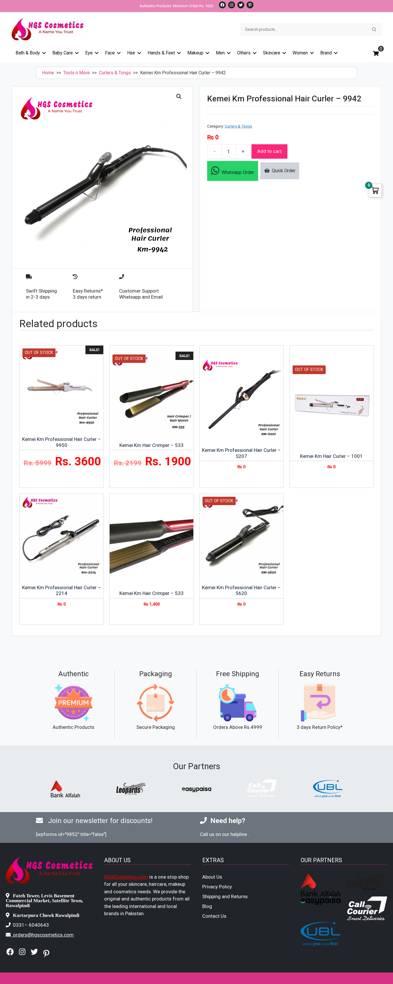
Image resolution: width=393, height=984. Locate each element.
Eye (89, 53)
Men (220, 53)
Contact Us (214, 916)
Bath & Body (28, 53)
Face (110, 53)
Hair (131, 53)
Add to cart (269, 151)
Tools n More (76, 72)
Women (300, 53)
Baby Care (62, 53)
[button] (179, 96)
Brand (326, 53)
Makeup (195, 53)
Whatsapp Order (236, 172)
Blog (207, 906)
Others (244, 53)
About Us (212, 877)
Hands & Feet (161, 53)
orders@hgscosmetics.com (43, 935)
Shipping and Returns (225, 896)
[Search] (374, 29)
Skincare (271, 53)
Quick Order (282, 170)
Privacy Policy (217, 887)
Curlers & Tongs (115, 72)
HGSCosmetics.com (126, 877)
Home (48, 72)
